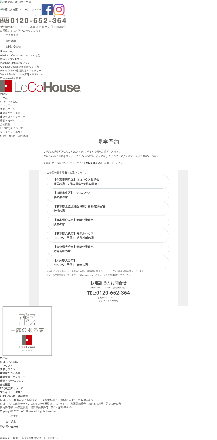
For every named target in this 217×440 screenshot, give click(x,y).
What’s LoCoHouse (20, 55)
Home (7, 51)
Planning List (15, 63)
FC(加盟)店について (11, 128)
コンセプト (6, 105)
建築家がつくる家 (10, 113)
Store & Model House (23, 74)
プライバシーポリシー (12, 132)
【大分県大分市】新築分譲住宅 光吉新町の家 (74, 249)
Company (10, 78)
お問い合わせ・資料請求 (14, 135)
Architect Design (19, 66)
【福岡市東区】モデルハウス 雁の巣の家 (72, 195)
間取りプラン (7, 109)
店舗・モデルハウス (11, 120)
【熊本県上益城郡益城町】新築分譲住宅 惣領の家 (79, 208)
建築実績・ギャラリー (12, 116)
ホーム (4, 97)
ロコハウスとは (9, 101)
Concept (11, 59)
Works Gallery (20, 70)
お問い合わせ (10, 426)
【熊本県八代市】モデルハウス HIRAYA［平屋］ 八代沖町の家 (74, 235)
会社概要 (5, 124)
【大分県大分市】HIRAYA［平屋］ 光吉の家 (71, 262)
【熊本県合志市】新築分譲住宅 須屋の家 (74, 222)
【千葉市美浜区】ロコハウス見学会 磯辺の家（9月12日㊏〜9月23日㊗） (77, 181)
